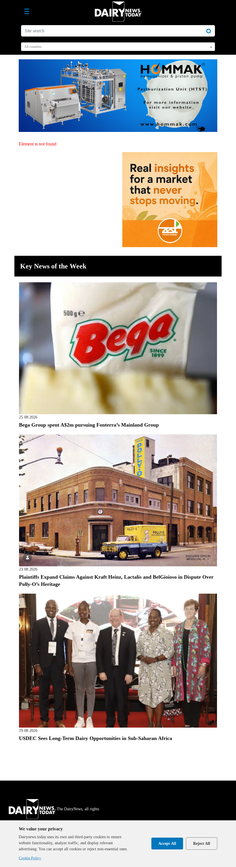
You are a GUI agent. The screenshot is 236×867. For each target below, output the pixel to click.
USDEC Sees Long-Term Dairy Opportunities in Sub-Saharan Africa (95, 738)
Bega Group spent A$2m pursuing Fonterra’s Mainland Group (89, 425)
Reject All (201, 843)
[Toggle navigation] (27, 11)
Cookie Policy (30, 858)
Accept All (167, 843)
